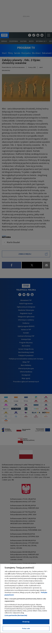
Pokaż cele (26, 628)
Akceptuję (26, 622)
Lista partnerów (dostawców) (16, 615)
